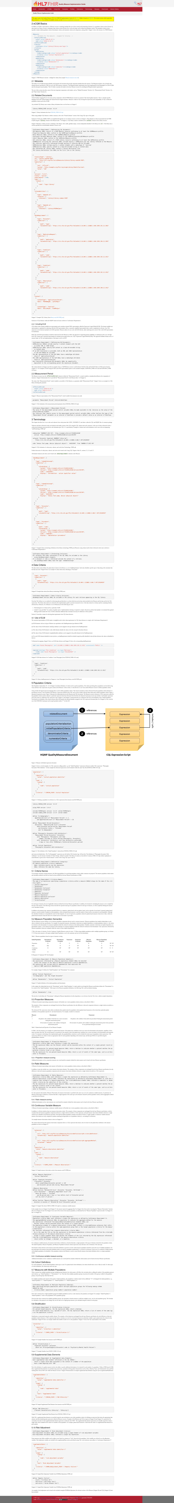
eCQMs (49, 9)
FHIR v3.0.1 (78, 1497)
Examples (65, 9)
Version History (114, 9)
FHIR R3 (91, 18)
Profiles (72, 9)
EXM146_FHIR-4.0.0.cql (57, 112)
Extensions (80, 9)
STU (77, 18)
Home (34, 9)
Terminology (88, 9)
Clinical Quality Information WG (47, 1497)
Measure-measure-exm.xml (71, 77)
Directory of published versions (70, 20)
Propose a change (72, 1499)
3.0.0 (40, 20)
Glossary (96, 9)
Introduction (42, 9)
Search (48, 1499)
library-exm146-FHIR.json (57, 317)
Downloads (105, 9)
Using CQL (57, 9)
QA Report (43, 1499)
